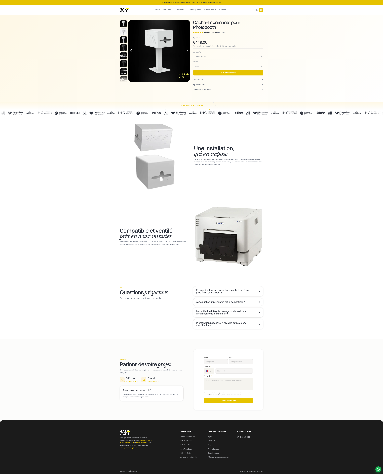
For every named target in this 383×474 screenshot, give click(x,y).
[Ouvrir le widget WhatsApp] (378, 469)
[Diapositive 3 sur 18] (123, 39)
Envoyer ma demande (228, 400)
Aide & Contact (213, 449)
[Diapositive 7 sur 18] (123, 71)
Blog (209, 445)
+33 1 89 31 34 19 (132, 381)
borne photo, (144, 440)
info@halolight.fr (153, 381)
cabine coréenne (142, 443)
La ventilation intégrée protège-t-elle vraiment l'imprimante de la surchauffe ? (221, 312)
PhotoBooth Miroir (186, 445)
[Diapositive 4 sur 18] (123, 47)
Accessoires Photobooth (188, 457)
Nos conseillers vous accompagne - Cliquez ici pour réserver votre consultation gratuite (191, 2)
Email (231, 357)
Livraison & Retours (202, 89)
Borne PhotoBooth (186, 449)
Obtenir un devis (213, 453)
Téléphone (207, 366)
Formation (211, 441)
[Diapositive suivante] (188, 51)
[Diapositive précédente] (130, 51)
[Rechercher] (252, 9)
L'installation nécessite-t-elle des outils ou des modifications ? (221, 324)
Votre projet (208, 376)
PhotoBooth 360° (186, 441)
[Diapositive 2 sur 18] (123, 31)
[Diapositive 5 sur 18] (123, 55)
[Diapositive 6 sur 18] (123, 63)
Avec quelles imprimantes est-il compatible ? (220, 301)
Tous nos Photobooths (187, 437)
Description (198, 79)
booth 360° (130, 443)
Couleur (195, 62)
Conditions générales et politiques (251, 471)
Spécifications (199, 84)
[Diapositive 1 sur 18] (123, 23)
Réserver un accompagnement (218, 457)
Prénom (207, 357)
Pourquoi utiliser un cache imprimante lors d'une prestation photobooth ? (222, 291)
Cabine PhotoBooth (186, 453)
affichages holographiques (129, 448)
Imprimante (197, 52)
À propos (211, 437)
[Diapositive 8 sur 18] (123, 79)
